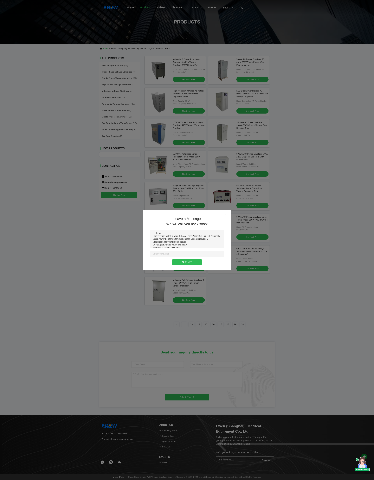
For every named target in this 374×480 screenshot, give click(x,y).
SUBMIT (187, 262)
